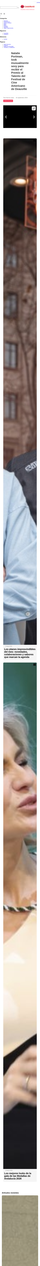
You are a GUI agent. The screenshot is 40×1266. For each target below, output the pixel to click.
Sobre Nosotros (7, 44)
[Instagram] (4, 14)
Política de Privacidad (8, 46)
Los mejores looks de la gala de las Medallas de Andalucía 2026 (17, 1176)
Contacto (6, 45)
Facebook (6, 33)
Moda (5, 24)
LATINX (38, 2)
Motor (5, 25)
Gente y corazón (7, 22)
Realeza (5, 26)
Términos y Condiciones (9, 47)
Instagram (6, 34)
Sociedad (6, 27)
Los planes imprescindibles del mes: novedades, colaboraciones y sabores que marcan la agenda (19, 653)
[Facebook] (1, 14)
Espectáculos (7, 21)
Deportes (6, 20)
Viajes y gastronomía (8, 28)
